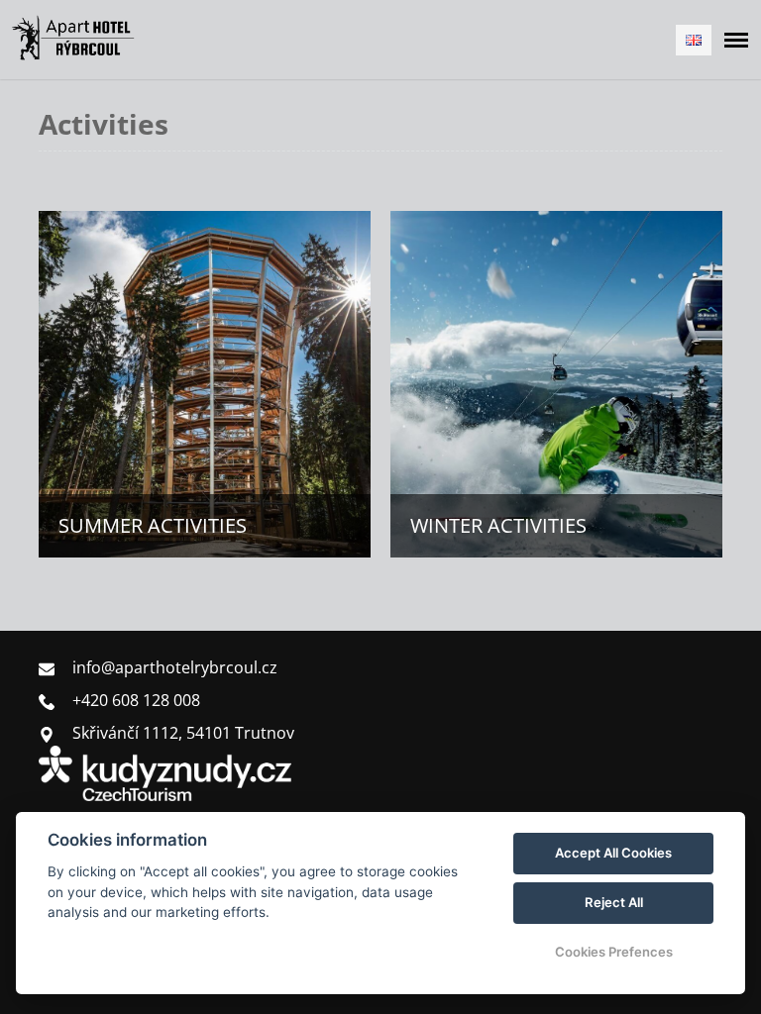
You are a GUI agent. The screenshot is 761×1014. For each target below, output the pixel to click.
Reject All (614, 902)
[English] (693, 40)
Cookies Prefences (614, 952)
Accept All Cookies (613, 853)
